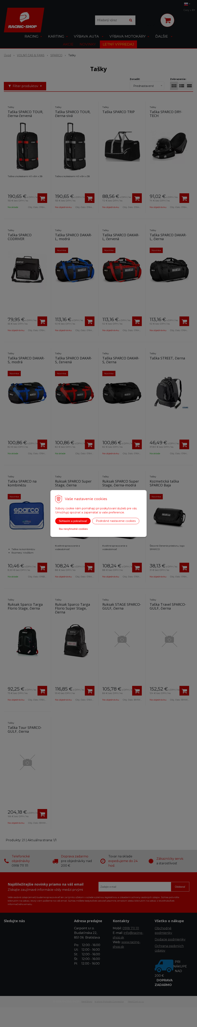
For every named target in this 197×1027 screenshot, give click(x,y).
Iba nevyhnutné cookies (73, 528)
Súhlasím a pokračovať (73, 520)
